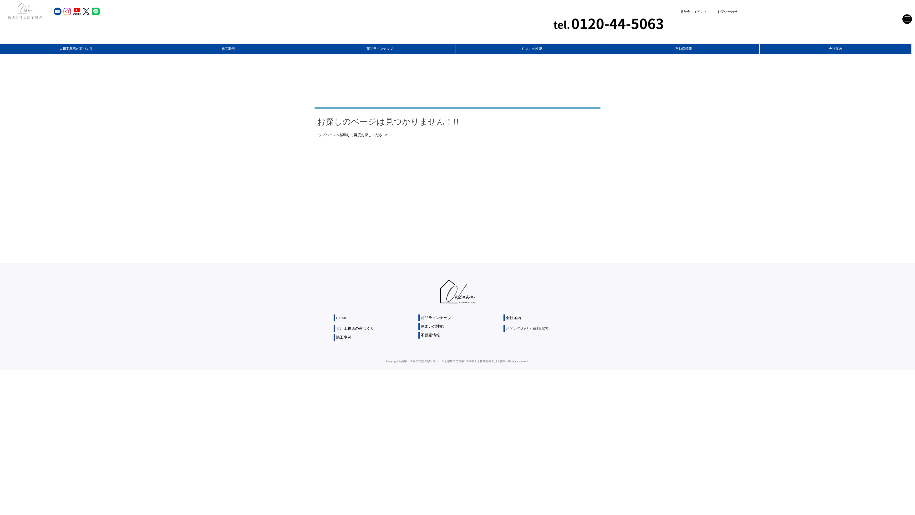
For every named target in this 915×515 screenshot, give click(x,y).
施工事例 (228, 49)
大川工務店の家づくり (76, 49)
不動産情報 (683, 49)
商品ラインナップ (379, 49)
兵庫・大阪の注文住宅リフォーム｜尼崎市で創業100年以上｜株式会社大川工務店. (453, 361)
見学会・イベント (693, 12)
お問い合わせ (727, 12)
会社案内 (835, 49)
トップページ (325, 135)
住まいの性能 (532, 49)
